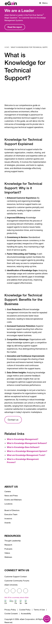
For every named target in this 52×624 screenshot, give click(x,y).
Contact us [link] (13, 420)
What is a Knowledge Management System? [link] (27, 451)
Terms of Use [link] (39, 610)
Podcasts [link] (8, 549)
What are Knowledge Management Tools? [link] (26, 455)
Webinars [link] (8, 557)
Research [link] (8, 545)
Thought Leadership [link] (12, 541)
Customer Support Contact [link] (15, 577)
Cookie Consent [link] (11, 614)
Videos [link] (7, 553)
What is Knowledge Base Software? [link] (23, 447)
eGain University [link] (11, 585)
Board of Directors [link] (11, 510)
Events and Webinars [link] (13, 500)
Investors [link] (8, 519)
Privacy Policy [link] (10, 610)
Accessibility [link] (26, 614)
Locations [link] (8, 504)
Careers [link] (7, 491)
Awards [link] (7, 523)
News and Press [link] (11, 496)
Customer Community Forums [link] (16, 581)
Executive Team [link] (10, 514)
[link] (10, 3)
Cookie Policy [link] (24, 610)
